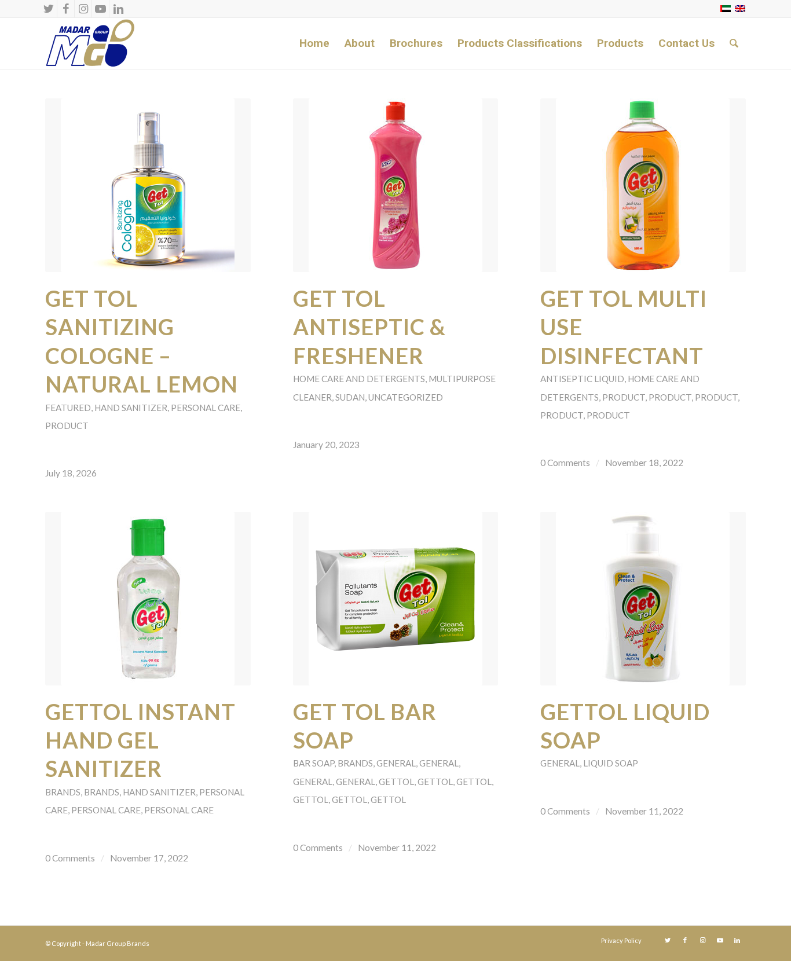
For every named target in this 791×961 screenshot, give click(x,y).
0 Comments (565, 462)
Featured (68, 407)
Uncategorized (405, 397)
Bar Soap (313, 763)
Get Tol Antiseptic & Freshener (369, 327)
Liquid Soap (610, 763)
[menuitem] (314, 43)
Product (67, 425)
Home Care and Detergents (359, 378)
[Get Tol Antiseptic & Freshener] (396, 185)
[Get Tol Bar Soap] (396, 598)
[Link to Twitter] (48, 8)
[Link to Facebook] (65, 8)
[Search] (734, 43)
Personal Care (205, 407)
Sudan (350, 397)
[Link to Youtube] (100, 8)
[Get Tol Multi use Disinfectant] (643, 185)
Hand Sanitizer (130, 407)
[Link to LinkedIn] (118, 8)
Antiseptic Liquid (582, 378)
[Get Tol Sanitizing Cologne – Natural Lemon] (148, 185)
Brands (62, 792)
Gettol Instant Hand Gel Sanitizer (140, 740)
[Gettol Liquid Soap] (643, 598)
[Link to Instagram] (83, 8)
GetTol (396, 781)
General (396, 763)
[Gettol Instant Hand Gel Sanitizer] (148, 598)
